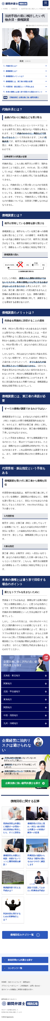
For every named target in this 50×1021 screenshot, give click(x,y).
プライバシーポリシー (9, 986)
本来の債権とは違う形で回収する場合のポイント (24, 92)
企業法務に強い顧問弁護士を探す (22, 783)
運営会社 (26, 982)
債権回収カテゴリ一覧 (22, 934)
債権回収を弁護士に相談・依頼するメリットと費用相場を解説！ (12, 860)
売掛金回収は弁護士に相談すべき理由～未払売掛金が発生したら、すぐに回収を (12, 828)
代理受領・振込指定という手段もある (20, 87)
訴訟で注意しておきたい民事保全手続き (36, 889)
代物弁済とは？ (11, 66)
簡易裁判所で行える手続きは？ (12, 889)
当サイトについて (14, 982)
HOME (3, 982)
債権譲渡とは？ (11, 71)
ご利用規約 (24, 986)
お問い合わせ (35, 986)
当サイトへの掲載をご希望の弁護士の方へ (17, 989)
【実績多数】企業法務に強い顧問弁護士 (21, 97)
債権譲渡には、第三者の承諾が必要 (19, 81)
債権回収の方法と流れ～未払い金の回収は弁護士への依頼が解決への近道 (36, 828)
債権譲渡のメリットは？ (15, 76)
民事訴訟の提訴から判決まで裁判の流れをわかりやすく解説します (36, 860)
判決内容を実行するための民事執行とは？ (12, 916)
